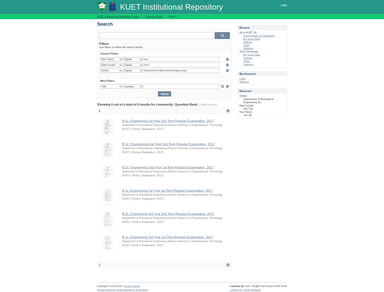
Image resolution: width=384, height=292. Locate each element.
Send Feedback (252, 290)
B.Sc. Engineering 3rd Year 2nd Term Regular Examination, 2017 (168, 214)
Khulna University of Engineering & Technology (122, 290)
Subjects (248, 48)
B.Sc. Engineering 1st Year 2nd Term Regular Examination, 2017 (168, 121)
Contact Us (236, 290)
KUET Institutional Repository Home (118, 16)
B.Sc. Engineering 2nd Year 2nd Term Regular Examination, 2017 (168, 144)
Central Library (132, 286)
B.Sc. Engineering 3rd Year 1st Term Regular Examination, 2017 (167, 237)
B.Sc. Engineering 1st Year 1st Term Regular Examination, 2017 (167, 190)
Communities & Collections (259, 35)
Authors (247, 42)
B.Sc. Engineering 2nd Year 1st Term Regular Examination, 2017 (168, 167)
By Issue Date (251, 38)
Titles (246, 45)
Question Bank (153, 16)
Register (244, 81)
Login (284, 4)
